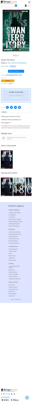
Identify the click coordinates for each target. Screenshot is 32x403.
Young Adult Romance (14, 243)
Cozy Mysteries (12, 214)
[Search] (16, 6)
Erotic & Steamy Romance (15, 234)
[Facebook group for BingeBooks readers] (1, 394)
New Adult (17, 278)
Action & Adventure (13, 249)
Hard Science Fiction (13, 289)
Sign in (29, 5)
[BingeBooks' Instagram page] (6, 394)
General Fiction (13, 246)
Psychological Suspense (14, 223)
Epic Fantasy (12, 269)
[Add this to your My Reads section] (16, 55)
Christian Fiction (12, 251)
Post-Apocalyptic (13, 293)
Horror (20, 75)
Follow (12, 66)
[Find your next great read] (9, 2)
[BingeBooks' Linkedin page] (9, 394)
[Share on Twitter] (11, 107)
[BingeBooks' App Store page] (5, 400)
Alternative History (13, 287)
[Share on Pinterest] (19, 107)
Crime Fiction (12, 217)
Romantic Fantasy (13, 276)
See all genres (16, 299)
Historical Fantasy (13, 272)
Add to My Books (14, 71)
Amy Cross (5, 66)
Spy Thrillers (17, 212)
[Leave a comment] (18, 55)
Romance (12, 229)
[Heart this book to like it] (14, 55)
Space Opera (11, 295)
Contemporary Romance (14, 232)
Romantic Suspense (13, 240)
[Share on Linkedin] (15, 107)
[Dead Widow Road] (7, 158)
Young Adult (11, 258)
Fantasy (11, 263)
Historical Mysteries (13, 221)
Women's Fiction (12, 260)
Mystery (16, 210)
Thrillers (11, 210)
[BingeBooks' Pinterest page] (14, 394)
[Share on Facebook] (7, 107)
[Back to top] (27, 398)
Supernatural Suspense (14, 226)
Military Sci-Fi (12, 291)
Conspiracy (11, 212)
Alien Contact (12, 284)
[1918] (19, 185)
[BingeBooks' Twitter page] (4, 394)
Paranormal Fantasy (13, 274)
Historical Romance (13, 236)
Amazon (7, 80)
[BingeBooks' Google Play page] (15, 400)
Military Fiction (12, 255)
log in (13, 137)
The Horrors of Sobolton (17, 63)
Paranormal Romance (14, 238)
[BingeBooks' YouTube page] (11, 394)
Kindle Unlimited (16, 98)
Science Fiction (13, 282)
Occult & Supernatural (11, 75)
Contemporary (12, 266)
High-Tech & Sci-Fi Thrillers (15, 219)
